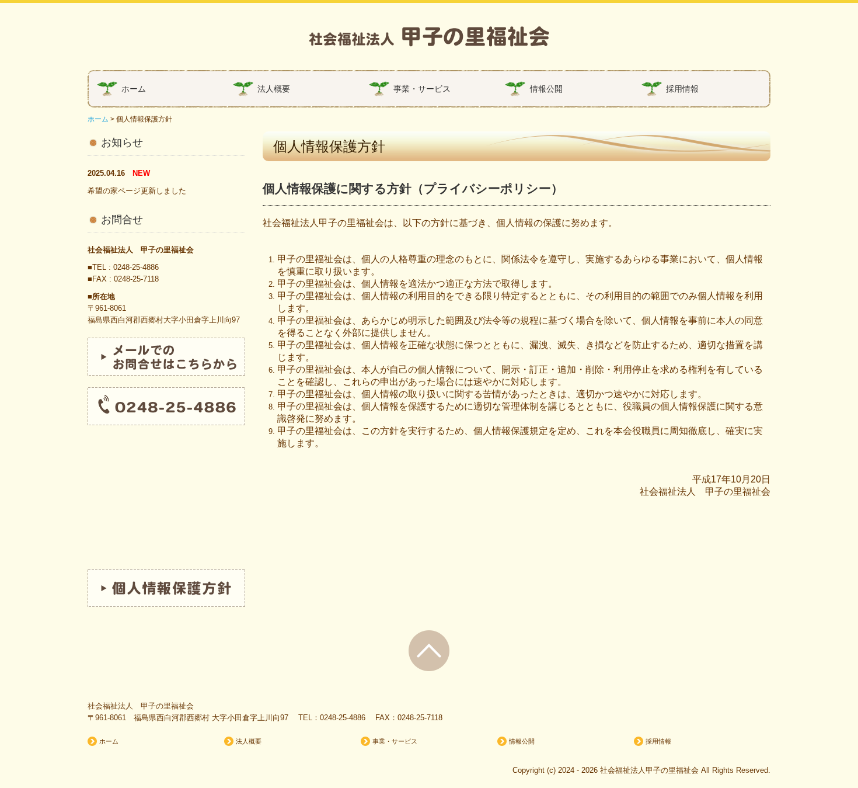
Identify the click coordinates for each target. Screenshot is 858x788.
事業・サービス (422, 88)
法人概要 (273, 88)
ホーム (133, 88)
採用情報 (682, 88)
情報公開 (546, 88)
